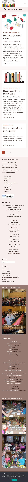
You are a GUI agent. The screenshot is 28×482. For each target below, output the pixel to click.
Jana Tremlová (8, 41)
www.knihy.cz (19, 381)
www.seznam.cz (16, 345)
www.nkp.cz (16, 361)
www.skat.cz (21, 362)
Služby (6, 181)
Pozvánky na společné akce (9, 277)
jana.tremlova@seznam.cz (14, 216)
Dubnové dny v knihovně (8, 172)
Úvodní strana (8, 176)
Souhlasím (14, 480)
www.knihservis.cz (19, 379)
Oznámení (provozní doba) (9, 162)
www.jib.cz (14, 372)
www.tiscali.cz (16, 353)
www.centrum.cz (16, 351)
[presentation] (14, 22)
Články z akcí (8, 185)
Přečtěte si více (8, 64)
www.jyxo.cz (15, 347)
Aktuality (5, 32)
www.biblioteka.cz (14, 377)
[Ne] (26, 477)
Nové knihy (7, 187)
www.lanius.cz (16, 366)
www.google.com (16, 343)
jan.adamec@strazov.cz (14, 253)
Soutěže (6, 191)
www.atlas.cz (15, 349)
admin (6, 133)
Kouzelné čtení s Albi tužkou (9, 167)
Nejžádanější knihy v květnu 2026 (11, 170)
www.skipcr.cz (15, 364)
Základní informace (14, 32)
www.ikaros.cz (16, 368)
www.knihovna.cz (14, 388)
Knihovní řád (7, 178)
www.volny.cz (15, 355)
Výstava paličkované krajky (9, 165)
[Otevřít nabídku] (25, 3)
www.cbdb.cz (22, 390)
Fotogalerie (7, 189)
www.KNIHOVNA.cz (14, 387)
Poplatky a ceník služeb (11, 183)
